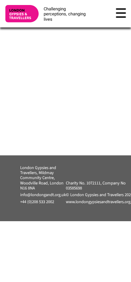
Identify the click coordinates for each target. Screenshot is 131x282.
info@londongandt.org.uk (43, 195)
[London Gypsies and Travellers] (22, 13)
